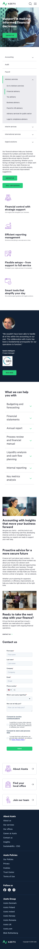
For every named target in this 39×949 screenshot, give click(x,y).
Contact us (10, 35)
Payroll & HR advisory (15, 108)
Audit (7, 65)
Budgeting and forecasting (15, 406)
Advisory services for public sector (19, 114)
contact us (10, 178)
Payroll (7, 72)
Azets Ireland (9, 912)
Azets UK (7, 924)
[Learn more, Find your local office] (32, 784)
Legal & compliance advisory (17, 119)
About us (7, 821)
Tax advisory (11, 97)
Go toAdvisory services (15, 86)
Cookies (6, 868)
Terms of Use (9, 876)
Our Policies (8, 859)
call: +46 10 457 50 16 (12, 185)
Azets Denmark (10, 903)
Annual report (14, 428)
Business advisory (13, 103)
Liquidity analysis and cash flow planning (17, 456)
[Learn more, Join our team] (32, 800)
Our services (8, 825)
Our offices (8, 829)
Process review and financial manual (15, 440)
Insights (6, 842)
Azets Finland (9, 907)
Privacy (6, 864)
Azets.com (7, 929)
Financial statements (13, 418)
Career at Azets (10, 833)
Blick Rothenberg (10, 933)
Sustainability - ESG (11, 846)
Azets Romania (9, 920)
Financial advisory (13, 92)
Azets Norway (9, 916)
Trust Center (8, 872)
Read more (9, 373)
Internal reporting (17, 467)
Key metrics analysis (13, 478)
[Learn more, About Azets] (32, 769)
